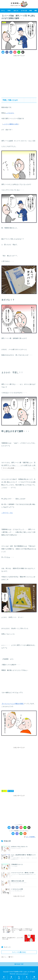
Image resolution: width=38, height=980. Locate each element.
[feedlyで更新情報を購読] (21, 833)
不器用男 (11, 791)
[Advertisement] (19, 75)
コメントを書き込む (19, 952)
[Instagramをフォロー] (17, 833)
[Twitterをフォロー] (13, 833)
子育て (4, 791)
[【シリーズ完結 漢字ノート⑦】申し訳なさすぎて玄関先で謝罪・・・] (10, 52)
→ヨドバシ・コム (7, 512)
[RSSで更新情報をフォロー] (25, 833)
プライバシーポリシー (22, 974)
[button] (34, 468)
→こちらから (10, 113)
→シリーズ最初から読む (10, 124)
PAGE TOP (19, 964)
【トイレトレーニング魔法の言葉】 (12, 703)
